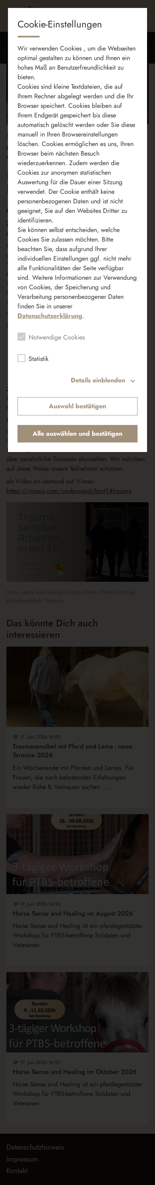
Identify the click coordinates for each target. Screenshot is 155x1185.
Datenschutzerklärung (49, 315)
